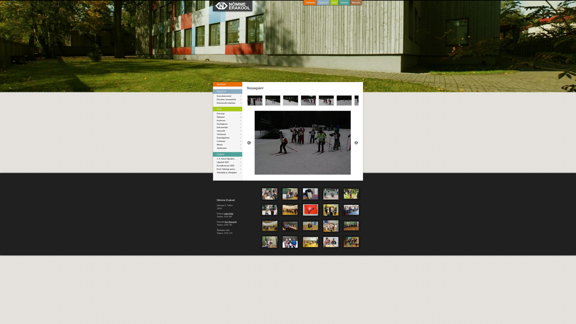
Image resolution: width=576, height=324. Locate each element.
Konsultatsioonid (224, 96)
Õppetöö (323, 2)
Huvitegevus (222, 124)
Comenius (221, 141)
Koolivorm (221, 120)
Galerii (344, 2)
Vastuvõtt (221, 131)
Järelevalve (222, 148)
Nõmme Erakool (232, 5)
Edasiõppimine (223, 138)
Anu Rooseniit (231, 222)
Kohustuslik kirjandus (226, 103)
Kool (334, 2)
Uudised (310, 2)
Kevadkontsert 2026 (225, 166)
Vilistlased (221, 134)
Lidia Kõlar (228, 214)
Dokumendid (222, 127)
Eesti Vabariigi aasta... (226, 169)
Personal (220, 113)
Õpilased (220, 117)
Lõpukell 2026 (223, 162)
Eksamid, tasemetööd (226, 99)
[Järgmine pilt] (356, 143)
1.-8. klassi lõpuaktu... (226, 159)
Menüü (356, 2)
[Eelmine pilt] (249, 143)
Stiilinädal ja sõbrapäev (227, 172)
